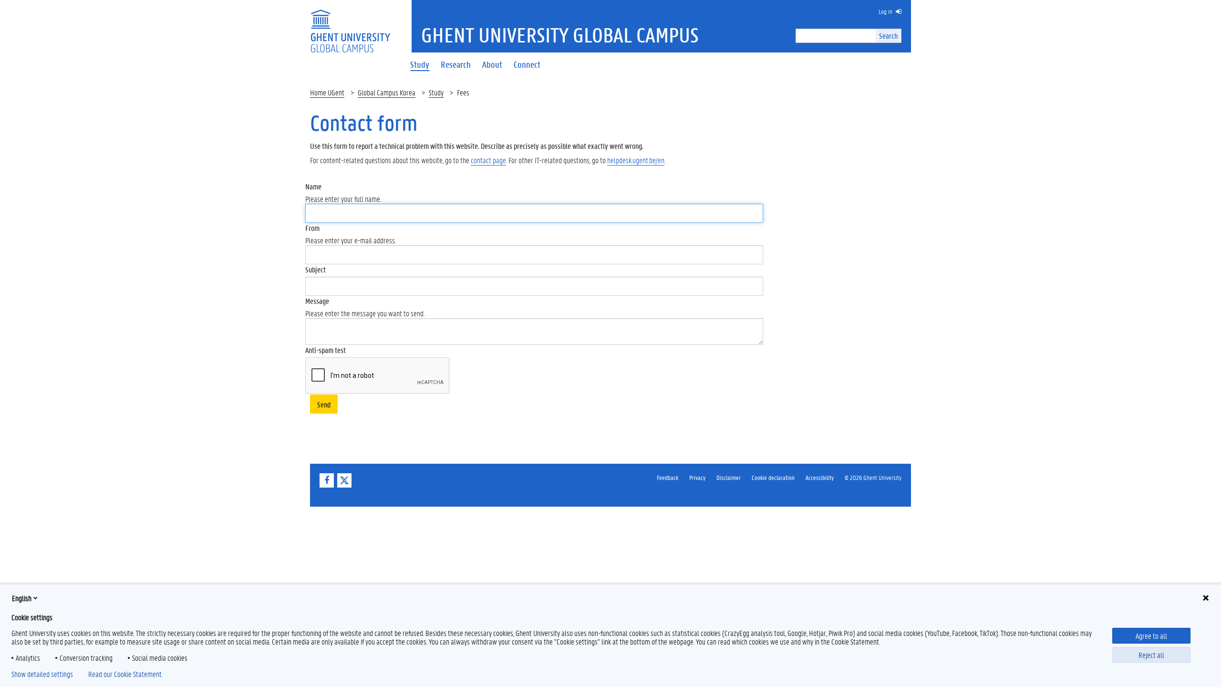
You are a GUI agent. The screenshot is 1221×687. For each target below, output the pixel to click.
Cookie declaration (773, 477)
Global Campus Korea (386, 92)
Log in (885, 11)
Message (317, 301)
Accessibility (820, 477)
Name (313, 186)
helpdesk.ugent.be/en (635, 160)
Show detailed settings (42, 674)
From (312, 228)
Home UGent (327, 92)
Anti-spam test (325, 350)
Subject (315, 269)
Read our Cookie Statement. (125, 674)
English (21, 598)
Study (436, 92)
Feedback (667, 477)
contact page (488, 160)
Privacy (697, 477)
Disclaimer (728, 477)
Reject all (1151, 655)
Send (324, 404)
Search (888, 36)
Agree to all (1151, 636)
